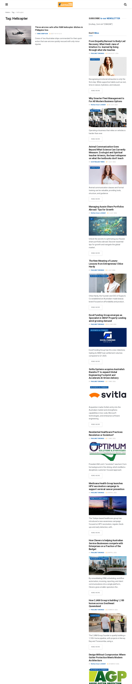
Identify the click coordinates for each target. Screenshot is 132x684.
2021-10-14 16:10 (56, 34)
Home (7, 12)
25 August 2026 (112, 53)
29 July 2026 (113, 105)
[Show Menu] (6, 4)
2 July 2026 (112, 213)
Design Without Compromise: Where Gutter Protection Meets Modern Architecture (107, 657)
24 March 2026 (112, 610)
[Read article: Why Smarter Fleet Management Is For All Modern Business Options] (108, 117)
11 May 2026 (111, 381)
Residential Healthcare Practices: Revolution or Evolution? (106, 433)
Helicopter (20, 12)
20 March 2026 (113, 664)
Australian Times (98, 162)
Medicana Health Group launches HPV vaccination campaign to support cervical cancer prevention (106, 486)
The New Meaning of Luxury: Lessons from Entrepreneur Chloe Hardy (106, 263)
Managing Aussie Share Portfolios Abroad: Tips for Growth (106, 208)
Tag (13, 12)
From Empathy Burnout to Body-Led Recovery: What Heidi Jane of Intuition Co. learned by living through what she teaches (107, 45)
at (92, 219)
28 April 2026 (112, 492)
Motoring (95, 110)
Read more (96, 90)
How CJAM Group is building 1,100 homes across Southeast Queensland (106, 603)
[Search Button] (125, 4)
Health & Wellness (99, 498)
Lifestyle (95, 59)
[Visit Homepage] (65, 4)
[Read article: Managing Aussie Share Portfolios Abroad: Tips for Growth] (108, 226)
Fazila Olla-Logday (98, 105)
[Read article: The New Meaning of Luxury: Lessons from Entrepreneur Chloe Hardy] (108, 283)
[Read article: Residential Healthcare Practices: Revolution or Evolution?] (108, 451)
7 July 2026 (111, 162)
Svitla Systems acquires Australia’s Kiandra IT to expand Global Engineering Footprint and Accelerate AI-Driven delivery (107, 373)
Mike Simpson (42, 34)
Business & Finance (99, 276)
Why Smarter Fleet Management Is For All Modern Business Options (106, 100)
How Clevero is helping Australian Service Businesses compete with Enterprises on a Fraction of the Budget (106, 544)
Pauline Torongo (97, 53)
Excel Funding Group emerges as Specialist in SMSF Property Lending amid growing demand (107, 318)
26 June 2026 (111, 324)
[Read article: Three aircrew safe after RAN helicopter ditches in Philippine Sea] (18, 35)
